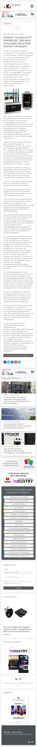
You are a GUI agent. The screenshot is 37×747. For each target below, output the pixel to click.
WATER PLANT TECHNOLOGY (19, 556)
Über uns (6, 732)
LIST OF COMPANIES (10, 736)
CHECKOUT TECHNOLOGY (19, 514)
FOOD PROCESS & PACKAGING (19, 528)
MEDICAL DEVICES (19, 539)
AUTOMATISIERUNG (19, 504)
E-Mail (5, 569)
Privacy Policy (17, 732)
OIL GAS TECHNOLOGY (18, 545)
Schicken (18, 588)
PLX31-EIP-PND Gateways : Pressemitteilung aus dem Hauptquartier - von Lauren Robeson (17, 451)
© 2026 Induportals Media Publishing (17, 734)
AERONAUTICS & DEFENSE (19, 497)
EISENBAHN (19, 521)
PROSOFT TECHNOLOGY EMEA (13, 34)
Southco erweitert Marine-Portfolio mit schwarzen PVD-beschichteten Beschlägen (18, 629)
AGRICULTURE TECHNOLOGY (19, 501)
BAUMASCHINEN (18, 511)
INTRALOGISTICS (18, 535)
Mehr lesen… (6, 634)
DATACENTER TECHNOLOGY (18, 518)
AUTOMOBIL (19, 508)
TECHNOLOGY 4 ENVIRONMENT (19, 552)
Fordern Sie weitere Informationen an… (19, 355)
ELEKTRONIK (19, 525)
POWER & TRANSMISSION (19, 549)
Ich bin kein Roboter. (12, 577)
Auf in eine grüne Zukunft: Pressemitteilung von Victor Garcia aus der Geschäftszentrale (17, 426)
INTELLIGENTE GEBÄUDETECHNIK (19, 532)
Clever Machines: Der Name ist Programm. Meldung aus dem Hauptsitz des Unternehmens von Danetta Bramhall (16, 400)
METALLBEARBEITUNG (18, 542)
